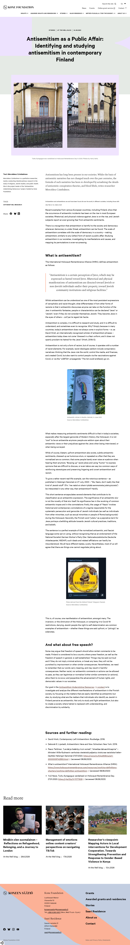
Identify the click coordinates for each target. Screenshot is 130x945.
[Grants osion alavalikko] (28, 13)
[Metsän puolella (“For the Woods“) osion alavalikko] (115, 13)
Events (92, 8)
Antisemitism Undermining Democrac (77, 687)
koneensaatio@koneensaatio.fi (56, 909)
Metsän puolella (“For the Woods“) (100, 13)
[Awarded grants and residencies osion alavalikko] (57, 13)
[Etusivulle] (29, 7)
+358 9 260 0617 (53, 912)
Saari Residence (76, 13)
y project (100, 687)
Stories (63, 13)
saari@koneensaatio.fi (52, 932)
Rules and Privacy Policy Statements (98, 940)
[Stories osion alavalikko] (67, 13)
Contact (121, 8)
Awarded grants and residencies (43, 13)
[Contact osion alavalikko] (126, 8)
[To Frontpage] (23, 893)
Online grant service (106, 8)
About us (121, 13)
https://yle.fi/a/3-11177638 (71, 779)
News (84, 8)
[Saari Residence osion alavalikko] (83, 13)
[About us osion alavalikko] (126, 13)
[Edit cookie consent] (2, 943)
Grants (24, 13)
